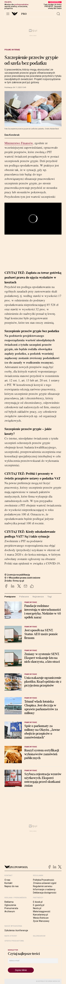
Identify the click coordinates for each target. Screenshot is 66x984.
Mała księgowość (41, 911)
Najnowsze (38, 596)
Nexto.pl (37, 908)
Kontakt (8, 883)
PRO (24, 13)
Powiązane (10, 596)
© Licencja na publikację (17, 574)
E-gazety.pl (38, 905)
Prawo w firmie (12, 50)
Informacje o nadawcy (44, 889)
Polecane (24, 596)
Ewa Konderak (12, 135)
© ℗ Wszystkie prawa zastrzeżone (22, 577)
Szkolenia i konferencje (16, 930)
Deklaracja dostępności (44, 892)
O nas (7, 880)
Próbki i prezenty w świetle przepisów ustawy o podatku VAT (32, 476)
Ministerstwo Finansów (18, 143)
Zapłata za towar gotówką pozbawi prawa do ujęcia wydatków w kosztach (32, 277)
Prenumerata (11, 908)
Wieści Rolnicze (41, 918)
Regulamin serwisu (42, 886)
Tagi (49, 596)
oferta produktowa (14, 941)
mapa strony (10, 936)
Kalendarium (39, 936)
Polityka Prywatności (43, 880)
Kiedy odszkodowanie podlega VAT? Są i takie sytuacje (29, 534)
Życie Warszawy (41, 921)
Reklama (8, 902)
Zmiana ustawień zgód (44, 883)
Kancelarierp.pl (40, 914)
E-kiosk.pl (37, 902)
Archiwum (9, 911)
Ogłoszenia (10, 905)
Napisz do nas (11, 886)
